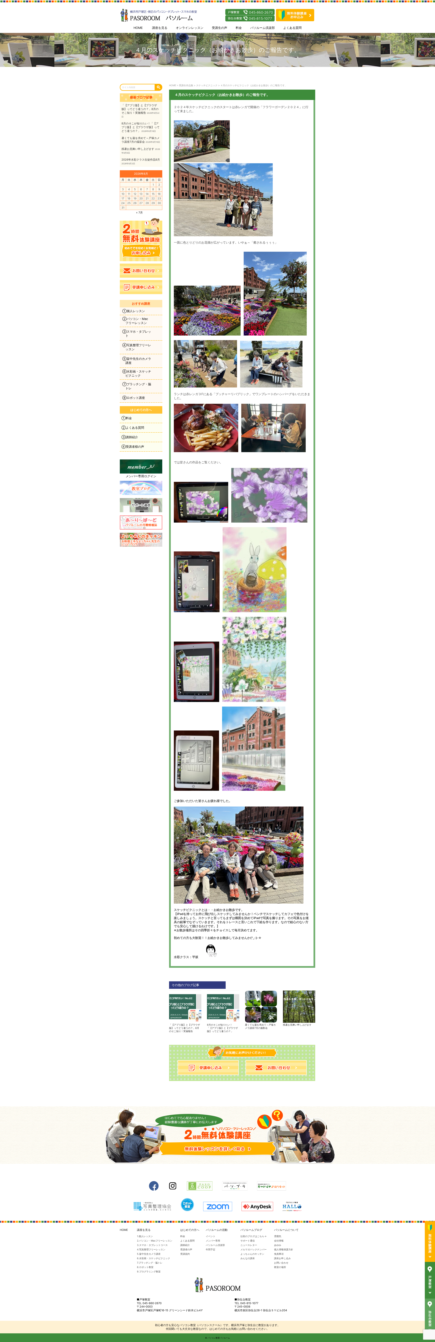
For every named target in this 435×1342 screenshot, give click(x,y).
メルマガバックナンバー (253, 1249)
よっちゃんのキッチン (252, 1253)
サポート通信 (247, 1240)
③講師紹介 (129, 437)
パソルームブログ (251, 1230)
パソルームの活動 (217, 1230)
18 (128, 198)
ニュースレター (248, 1245)
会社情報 (279, 1240)
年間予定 (210, 1249)
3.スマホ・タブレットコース (152, 1245)
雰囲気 (277, 1236)
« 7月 (139, 212)
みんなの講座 (247, 1258)
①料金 (126, 418)
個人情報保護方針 (283, 1249)
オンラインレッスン (189, 28)
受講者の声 (186, 1249)
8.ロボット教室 (145, 1267)
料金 (239, 28)
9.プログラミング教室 (149, 1271)
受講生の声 (219, 28)
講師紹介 (185, 1245)
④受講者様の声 (132, 446)
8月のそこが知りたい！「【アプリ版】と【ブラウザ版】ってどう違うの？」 (222, 1028)
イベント (210, 1236)
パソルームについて (286, 1230)
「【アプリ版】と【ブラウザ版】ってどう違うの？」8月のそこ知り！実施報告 (184, 1028)
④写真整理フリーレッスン (136, 347)
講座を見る (159, 28)
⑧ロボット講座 (133, 398)
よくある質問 (292, 28)
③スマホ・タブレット (136, 333)
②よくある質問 (132, 427)
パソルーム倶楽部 (262, 28)
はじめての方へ (189, 1230)
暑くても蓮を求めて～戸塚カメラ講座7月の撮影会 (260, 1026)
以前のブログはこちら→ (253, 1236)
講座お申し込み (282, 1258)
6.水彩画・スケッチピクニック (153, 1258)
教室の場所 (280, 1267)
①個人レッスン (133, 311)
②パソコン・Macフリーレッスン (135, 321)
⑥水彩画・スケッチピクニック (136, 373)
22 (153, 198)
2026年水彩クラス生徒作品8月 (140, 159)
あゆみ (277, 1245)
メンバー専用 (213, 1240)
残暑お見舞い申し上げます (297, 1024)
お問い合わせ (281, 1262)
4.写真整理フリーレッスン (151, 1249)
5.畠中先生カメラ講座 (149, 1253)
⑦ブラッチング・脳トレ (136, 386)
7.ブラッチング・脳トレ (149, 1262)
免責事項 (279, 1253)
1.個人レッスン (145, 1236)
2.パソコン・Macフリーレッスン (154, 1240)
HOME (138, 28)
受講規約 (185, 1253)
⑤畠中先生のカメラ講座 (136, 361)
